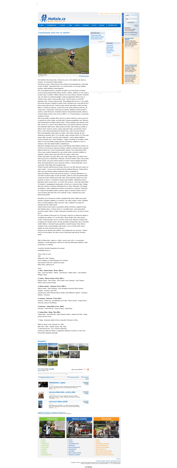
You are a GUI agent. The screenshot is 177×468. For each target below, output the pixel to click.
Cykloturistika (52, 419)
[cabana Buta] (65, 358)
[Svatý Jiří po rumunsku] (51, 358)
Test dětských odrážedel (102, 443)
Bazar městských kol (74, 447)
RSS (119, 460)
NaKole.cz (41, 28)
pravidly (66, 373)
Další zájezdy (116, 55)
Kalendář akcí (51, 25)
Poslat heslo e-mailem (130, 29)
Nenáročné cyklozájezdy (102, 447)
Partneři (108, 460)
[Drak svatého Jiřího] (57, 358)
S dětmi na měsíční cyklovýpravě (105, 454)
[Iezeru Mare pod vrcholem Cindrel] (63, 350)
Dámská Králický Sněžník (97, 36)
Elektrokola (72, 445)
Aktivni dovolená (61, 412)
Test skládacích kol (74, 443)
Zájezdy (62, 25)
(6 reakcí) (47, 377)
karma (39, 370)
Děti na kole (106, 419)
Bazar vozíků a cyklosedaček (104, 451)
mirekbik (51, 28)
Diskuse (101, 25)
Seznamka (86, 25)
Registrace (127, 27)
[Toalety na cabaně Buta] (43, 366)
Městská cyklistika (79, 419)
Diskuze (43, 441)
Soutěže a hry (112, 25)
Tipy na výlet (44, 447)
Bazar (77, 25)
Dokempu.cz (48, 412)
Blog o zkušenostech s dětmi (104, 452)
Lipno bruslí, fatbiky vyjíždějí (58, 401)
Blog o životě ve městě (75, 452)
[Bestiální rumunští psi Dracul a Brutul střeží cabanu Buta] (75, 358)
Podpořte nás (114, 460)
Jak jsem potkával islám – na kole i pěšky (62, 392)
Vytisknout (86, 377)
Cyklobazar (54, 412)
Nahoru (118, 458)
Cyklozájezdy (110, 45)
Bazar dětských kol (101, 449)
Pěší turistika (110, 48)
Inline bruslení (110, 47)
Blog (46, 28)
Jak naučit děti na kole (102, 445)
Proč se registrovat (129, 30)
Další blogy (101, 41)
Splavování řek (110, 50)
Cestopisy (44, 449)
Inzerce (98, 460)
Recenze (43, 451)
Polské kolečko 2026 (96, 35)
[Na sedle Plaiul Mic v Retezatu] (53, 366)
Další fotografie (85, 76)
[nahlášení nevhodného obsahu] (88, 369)
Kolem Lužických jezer (96, 38)
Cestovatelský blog (46, 454)
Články (41, 25)
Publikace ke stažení (74, 454)
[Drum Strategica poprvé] (84, 350)
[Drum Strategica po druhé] (43, 358)
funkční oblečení (46, 413)
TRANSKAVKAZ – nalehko (57, 382)
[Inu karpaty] (53, 350)
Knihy (70, 25)
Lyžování (109, 52)
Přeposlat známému (74, 377)
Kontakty (103, 460)
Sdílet (87, 378)
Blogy (94, 25)
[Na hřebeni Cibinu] (43, 350)
